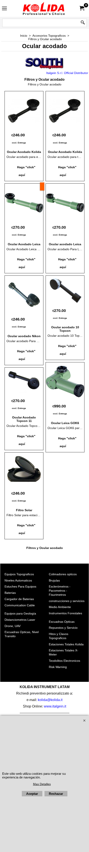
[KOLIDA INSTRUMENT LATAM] (44, 8)
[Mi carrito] (81, 8)
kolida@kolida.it (50, 700)
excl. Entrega (19, 142)
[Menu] (4, 9)
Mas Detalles (42, 784)
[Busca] (83, 22)
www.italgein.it (55, 706)
